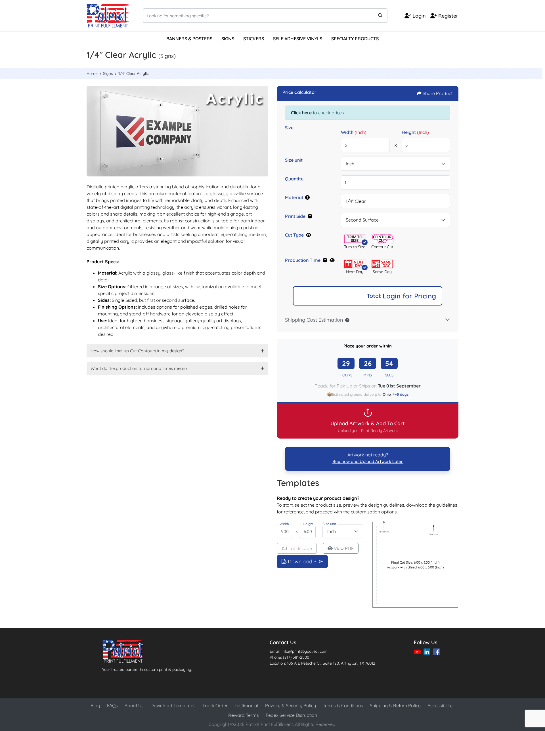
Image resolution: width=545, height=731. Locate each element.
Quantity (294, 179)
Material (294, 197)
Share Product (437, 93)
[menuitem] (189, 38)
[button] (354, 239)
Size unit (294, 160)
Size (289, 127)
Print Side (295, 216)
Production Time (302, 260)
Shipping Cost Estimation (314, 320)
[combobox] (395, 164)
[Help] (306, 197)
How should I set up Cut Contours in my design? (137, 350)
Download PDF (305, 561)
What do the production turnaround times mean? (139, 368)
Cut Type (294, 235)
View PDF (344, 548)
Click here (301, 112)
